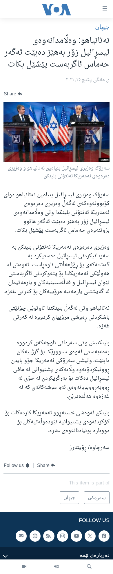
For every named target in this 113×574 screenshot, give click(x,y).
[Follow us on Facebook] (104, 535)
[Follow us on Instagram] (62, 535)
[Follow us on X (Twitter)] (90, 535)
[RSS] (48, 535)
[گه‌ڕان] (89, 566)
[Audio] (56, 566)
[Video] (24, 566)
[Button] (13, 94)
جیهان (102, 27)
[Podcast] (35, 535)
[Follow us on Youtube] (76, 535)
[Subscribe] (21, 535)
